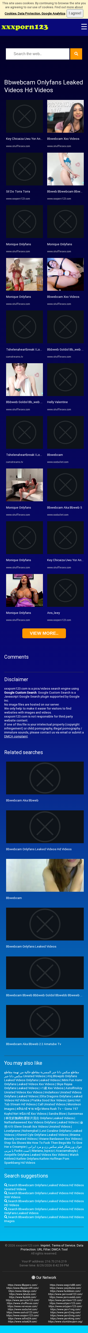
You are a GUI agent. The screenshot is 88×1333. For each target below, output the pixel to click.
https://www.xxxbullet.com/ (23, 1309)
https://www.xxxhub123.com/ (22, 1312)
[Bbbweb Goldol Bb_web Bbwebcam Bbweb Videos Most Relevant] (24, 395)
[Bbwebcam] (65, 448)
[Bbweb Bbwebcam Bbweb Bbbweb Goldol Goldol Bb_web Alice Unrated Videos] (65, 184)
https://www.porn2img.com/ (65, 1312)
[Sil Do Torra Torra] (24, 184)
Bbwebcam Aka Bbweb (22, 800)
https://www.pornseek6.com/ (65, 1297)
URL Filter (43, 1249)
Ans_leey (53, 613)
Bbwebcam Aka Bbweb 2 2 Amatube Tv (33, 1044)
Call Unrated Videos (51, 1104)
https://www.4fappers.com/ (22, 1285)
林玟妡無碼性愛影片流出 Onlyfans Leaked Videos (40, 1118)
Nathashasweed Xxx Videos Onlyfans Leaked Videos (41, 1122)
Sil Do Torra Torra (18, 191)
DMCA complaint (16, 736)
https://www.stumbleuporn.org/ (65, 1321)
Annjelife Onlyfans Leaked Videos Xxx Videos (36, 1155)
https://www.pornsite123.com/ (22, 1300)
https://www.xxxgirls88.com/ (65, 1285)
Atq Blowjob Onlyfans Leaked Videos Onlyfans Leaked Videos (40, 1078)
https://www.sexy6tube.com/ (65, 1288)
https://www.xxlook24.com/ (22, 1321)
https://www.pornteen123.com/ (65, 1300)
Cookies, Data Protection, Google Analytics (35, 13)
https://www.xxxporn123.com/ (22, 1315)
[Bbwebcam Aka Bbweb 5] (65, 500)
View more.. (44, 633)
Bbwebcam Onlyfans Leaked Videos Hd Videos (39, 849)
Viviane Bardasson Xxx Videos (60, 1139)
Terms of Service (63, 1245)
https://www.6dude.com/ (22, 1294)
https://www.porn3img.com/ (65, 1315)
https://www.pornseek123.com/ (65, 1294)
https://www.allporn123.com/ (65, 1303)
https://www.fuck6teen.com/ (65, 1291)
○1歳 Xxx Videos (51, 1088)
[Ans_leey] (65, 606)
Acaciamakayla (66, 1151)
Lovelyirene (12, 1131)
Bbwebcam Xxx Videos (63, 139)
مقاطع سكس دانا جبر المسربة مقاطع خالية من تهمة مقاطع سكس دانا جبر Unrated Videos (41, 1074)
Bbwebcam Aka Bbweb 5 (64, 508)
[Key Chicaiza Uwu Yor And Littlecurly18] (24, 132)
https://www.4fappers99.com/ (22, 1288)
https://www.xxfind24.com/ (22, 1318)
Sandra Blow (57, 1114)
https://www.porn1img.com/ (65, 1309)
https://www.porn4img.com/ (65, 1318)
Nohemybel (30, 1131)
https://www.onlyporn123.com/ (65, 1306)
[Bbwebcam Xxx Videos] (65, 132)
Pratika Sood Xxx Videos (48, 1100)
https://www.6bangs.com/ (22, 1291)
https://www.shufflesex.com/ (22, 1303)
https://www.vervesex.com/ (23, 1306)
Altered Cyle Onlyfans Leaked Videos (42, 1135)
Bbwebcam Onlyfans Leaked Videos (31, 946)
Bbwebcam (55, 455)
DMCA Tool (60, 1249)
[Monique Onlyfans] (24, 237)
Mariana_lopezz (43, 1151)
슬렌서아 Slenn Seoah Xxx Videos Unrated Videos (43, 1124)
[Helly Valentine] (65, 395)
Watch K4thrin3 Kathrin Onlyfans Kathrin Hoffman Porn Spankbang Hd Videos (41, 1159)
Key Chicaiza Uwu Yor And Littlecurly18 (33, 139)
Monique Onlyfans (18, 244)
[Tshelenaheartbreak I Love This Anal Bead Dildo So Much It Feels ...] (24, 342)
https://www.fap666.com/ (22, 1297)
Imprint (45, 1245)
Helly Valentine (57, 402)
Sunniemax (75, 1114)
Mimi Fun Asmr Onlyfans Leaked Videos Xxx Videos (43, 1082)
